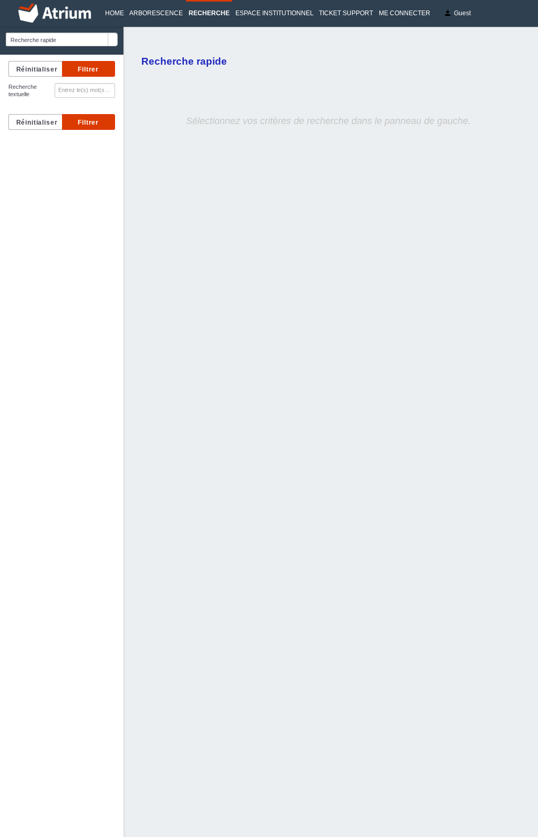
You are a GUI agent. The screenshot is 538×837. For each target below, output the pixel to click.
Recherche (209, 13)
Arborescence (156, 13)
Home (114, 13)
